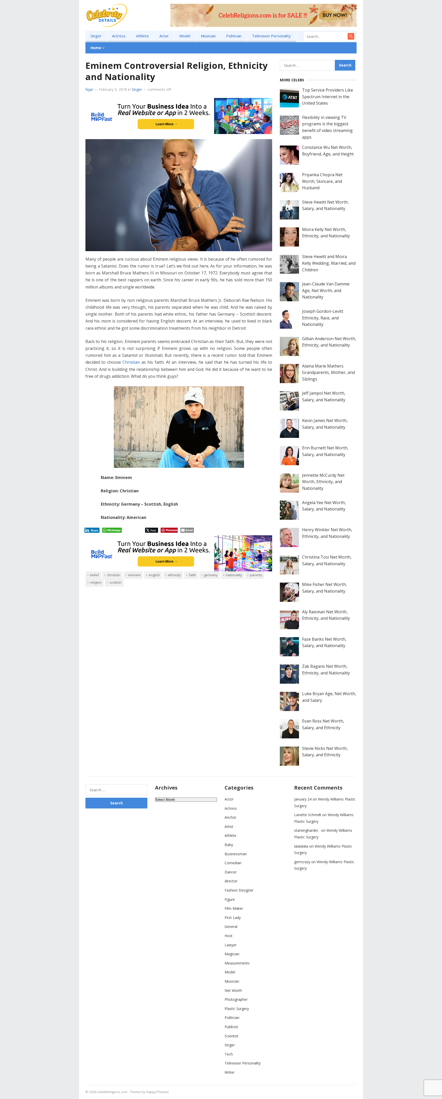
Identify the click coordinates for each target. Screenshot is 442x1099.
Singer (96, 35)
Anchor (230, 817)
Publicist (231, 1026)
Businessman (236, 853)
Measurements (237, 963)
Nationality (234, 575)
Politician (233, 35)
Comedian (233, 862)
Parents (256, 575)
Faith (192, 575)
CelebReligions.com (112, 1092)
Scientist (231, 1036)
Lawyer (231, 944)
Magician (232, 953)
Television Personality (271, 35)
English (154, 575)
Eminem (134, 575)
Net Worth (233, 990)
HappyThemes (157, 1092)
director (231, 881)
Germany (211, 575)
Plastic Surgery (237, 1008)
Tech (229, 1054)
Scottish (115, 582)
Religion (96, 582)
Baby (229, 844)
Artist (229, 826)
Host (229, 935)
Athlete (142, 35)
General (231, 926)
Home (96, 47)
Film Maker (234, 908)
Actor (164, 35)
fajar (89, 89)
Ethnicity (174, 575)
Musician (208, 35)
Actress (119, 35)
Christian (131, 362)
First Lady (233, 917)
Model (184, 35)
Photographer (236, 999)
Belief (94, 575)
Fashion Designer (239, 890)
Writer (230, 1072)
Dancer (231, 872)
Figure (230, 899)
